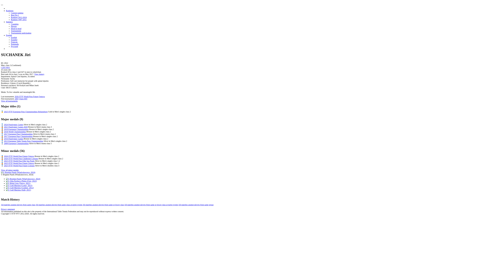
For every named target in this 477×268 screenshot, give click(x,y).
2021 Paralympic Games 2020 (16, 127)
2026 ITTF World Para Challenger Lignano (21, 159)
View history (39, 74)
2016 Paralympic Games (13, 139)
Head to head (16, 29)
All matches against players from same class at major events (59, 205)
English (14, 37)
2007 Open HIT (21, 99)
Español (14, 40)
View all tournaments (9, 101)
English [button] (9, 35)
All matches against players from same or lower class (103, 205)
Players (14, 26)
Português (15, 44)
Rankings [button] (9, 11)
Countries (15, 24)
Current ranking (17, 13)
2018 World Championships (15, 132)
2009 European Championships (16, 143)
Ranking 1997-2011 (19, 20)
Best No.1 (15, 15)
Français (14, 42)
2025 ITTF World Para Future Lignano (19, 166)
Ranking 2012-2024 (19, 17)
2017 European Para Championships (18, 134)
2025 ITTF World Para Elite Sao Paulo (19, 161)
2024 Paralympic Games (13, 125)
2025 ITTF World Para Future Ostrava (19, 163)
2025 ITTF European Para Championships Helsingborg (26, 112)
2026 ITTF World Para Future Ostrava (30, 97)
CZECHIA (5, 68)
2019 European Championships (16, 129)
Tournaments (16, 31)
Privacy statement (8, 209)
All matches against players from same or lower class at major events (151, 205)
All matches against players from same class (18, 205)
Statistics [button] (9, 22)
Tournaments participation (21, 33)
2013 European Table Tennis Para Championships (23, 141)
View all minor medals (10, 170)
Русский (14, 46)
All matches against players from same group (196, 205)
